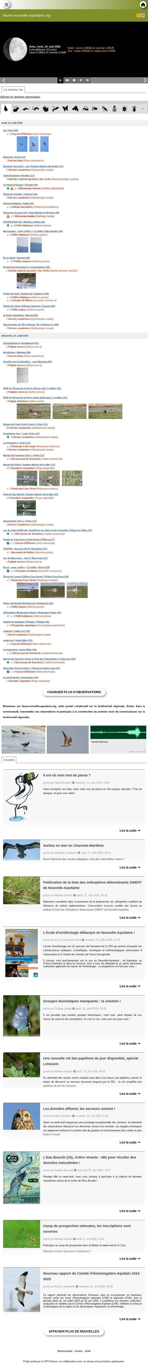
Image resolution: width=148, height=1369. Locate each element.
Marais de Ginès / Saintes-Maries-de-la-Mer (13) (29, 464)
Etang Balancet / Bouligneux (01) (21, 343)
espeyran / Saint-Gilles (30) (18, 640)
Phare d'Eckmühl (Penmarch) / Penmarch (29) (28, 603)
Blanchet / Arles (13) (14, 157)
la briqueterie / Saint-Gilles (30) (20, 649)
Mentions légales (64, 1351)
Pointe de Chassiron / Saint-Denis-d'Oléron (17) (29, 539)
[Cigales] (114, 109)
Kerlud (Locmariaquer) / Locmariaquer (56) (26, 267)
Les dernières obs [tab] (13, 89)
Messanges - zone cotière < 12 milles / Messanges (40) (33, 231)
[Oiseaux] (6, 109)
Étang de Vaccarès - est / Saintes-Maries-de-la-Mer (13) (33, 166)
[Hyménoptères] (95, 109)
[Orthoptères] (85, 109)
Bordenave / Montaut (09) (17, 352)
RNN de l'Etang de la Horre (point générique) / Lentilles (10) (35, 397)
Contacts (78, 1351)
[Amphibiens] (45, 109)
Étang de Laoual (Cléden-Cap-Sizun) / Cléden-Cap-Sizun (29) (36, 576)
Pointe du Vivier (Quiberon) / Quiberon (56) (26, 294)
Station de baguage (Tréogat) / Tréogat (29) (26, 622)
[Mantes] (105, 109)
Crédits (88, 1351)
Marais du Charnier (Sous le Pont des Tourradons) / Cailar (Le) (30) (39, 659)
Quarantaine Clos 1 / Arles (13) (20, 521)
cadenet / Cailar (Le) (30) (16, 631)
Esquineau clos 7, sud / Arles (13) (21, 433)
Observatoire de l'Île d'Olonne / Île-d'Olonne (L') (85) (31, 324)
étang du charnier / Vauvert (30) (20, 194)
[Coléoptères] (134, 109)
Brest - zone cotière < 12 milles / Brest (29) (26, 567)
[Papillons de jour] (65, 109)
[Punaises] (125, 109)
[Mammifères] (16, 109)
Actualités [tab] (8, 759)
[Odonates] (55, 109)
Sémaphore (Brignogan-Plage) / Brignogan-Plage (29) (32, 612)
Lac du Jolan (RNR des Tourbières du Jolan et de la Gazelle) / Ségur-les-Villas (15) (47, 530)
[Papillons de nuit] (75, 109)
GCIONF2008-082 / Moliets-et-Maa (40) (24, 222)
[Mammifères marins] (26, 109)
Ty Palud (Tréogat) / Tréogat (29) (20, 185)
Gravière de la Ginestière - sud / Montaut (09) (27, 361)
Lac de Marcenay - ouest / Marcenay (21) (25, 558)
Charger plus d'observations (74, 692)
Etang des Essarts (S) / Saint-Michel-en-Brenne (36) (31, 212)
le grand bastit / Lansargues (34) (20, 677)
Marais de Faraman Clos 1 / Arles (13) (23, 455)
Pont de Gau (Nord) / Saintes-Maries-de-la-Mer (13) (30, 494)
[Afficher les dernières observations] (20, 96)
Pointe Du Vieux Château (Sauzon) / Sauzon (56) (29, 306)
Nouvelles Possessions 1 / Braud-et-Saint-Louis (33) (31, 668)
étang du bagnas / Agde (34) (18, 203)
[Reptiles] (36, 109)
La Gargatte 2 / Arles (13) (16, 443)
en (143, 15)
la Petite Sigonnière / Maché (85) (20, 315)
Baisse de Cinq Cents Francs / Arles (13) (25, 424)
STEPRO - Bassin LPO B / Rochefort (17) (25, 549)
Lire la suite (128, 830)
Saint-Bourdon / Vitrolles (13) (18, 175)
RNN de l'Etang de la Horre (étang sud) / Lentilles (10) (32, 388)
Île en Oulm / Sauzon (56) (16, 258)
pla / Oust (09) (10, 130)
